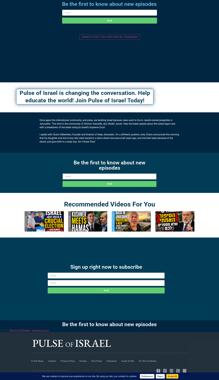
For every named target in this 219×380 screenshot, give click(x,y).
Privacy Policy (68, 361)
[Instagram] (184, 371)
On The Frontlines (147, 361)
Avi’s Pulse (96, 361)
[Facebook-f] (158, 371)
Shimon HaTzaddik (19, 330)
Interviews (112, 361)
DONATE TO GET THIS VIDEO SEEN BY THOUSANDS (109, 37)
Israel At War (127, 361)
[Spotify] (178, 371)
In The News (37, 361)
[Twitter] (165, 371)
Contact (52, 361)
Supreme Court (40, 330)
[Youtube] (171, 371)
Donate (83, 361)
